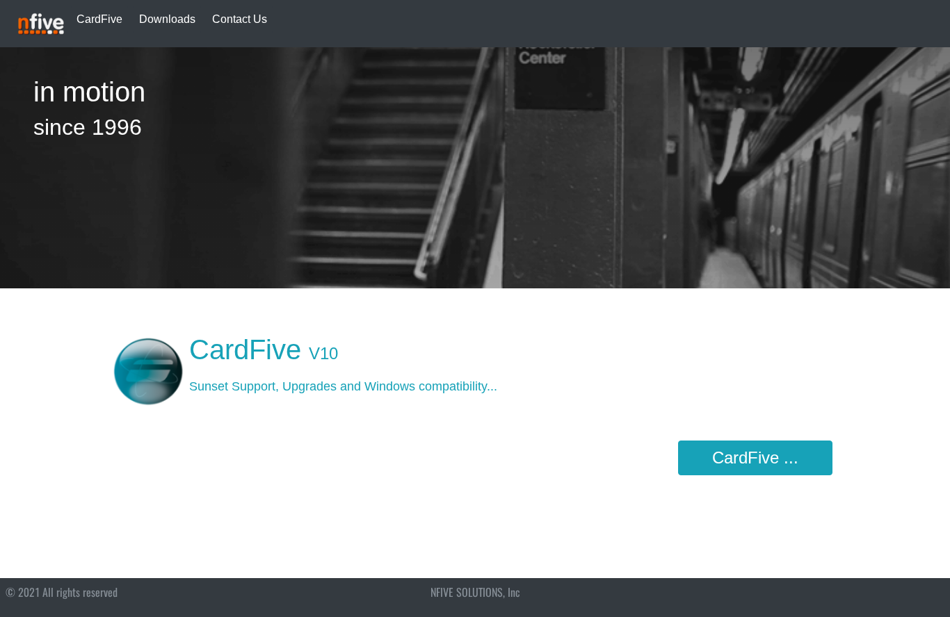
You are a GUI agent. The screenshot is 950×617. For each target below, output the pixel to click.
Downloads (167, 19)
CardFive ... (755, 457)
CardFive (99, 19)
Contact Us (239, 19)
